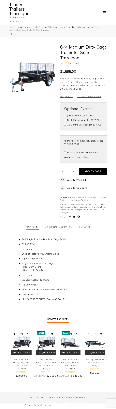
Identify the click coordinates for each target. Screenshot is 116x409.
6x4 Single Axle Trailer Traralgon (79, 204)
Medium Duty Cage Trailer (81, 27)
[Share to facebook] (70, 217)
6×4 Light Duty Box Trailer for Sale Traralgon (95, 362)
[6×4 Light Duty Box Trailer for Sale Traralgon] (95, 342)
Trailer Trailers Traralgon (19, 9)
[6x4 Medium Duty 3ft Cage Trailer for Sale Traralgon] (9, 34)
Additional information (58, 227)
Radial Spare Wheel (83, 120)
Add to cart (92, 171)
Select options (15, 334)
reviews (74, 63)
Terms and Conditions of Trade (75, 405)
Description (32, 227)
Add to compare (77, 187)
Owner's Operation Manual (39, 405)
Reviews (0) (84, 227)
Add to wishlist (76, 180)
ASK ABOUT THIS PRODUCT (89, 96)
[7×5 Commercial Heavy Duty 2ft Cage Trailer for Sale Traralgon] (46, 342)
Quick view (23, 352)
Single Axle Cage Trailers (53, 27)
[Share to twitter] (74, 217)
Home (11, 27)
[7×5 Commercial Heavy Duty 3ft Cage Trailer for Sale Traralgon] (70, 342)
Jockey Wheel (79, 115)
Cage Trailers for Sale (28, 27)
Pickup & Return (66, 96)
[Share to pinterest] (78, 217)
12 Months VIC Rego (84, 124)
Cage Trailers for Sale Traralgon (86, 207)
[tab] (32, 227)
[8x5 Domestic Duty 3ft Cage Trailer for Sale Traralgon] (12, 34)
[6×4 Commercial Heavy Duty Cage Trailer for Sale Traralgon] (21, 342)
